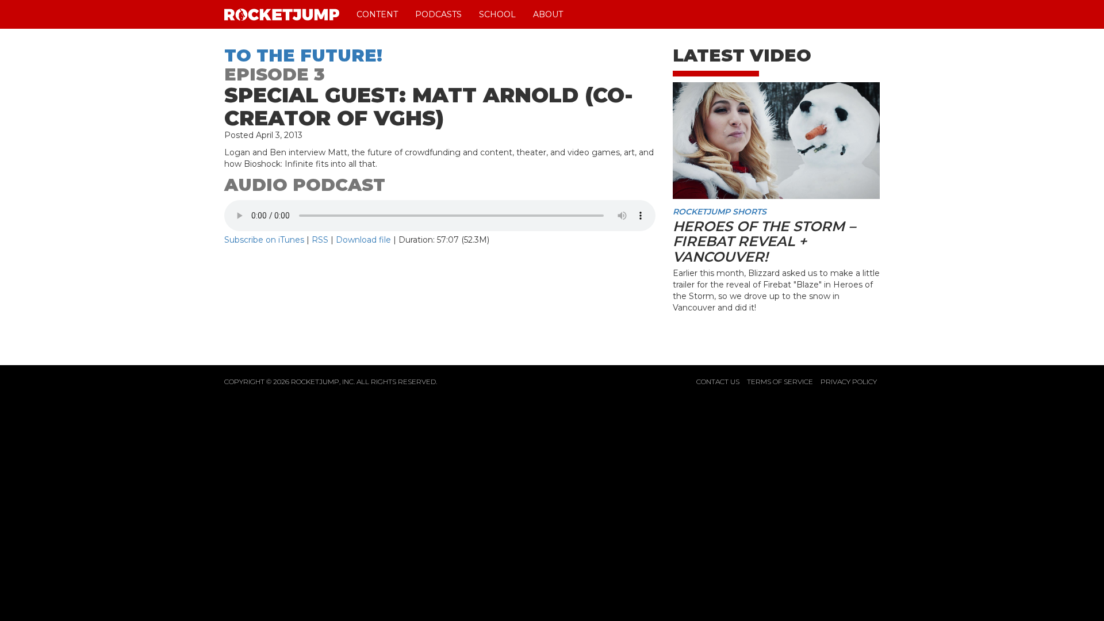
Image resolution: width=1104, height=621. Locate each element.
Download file (363, 240)
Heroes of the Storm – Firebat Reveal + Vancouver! (764, 241)
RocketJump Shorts (719, 211)
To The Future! (303, 55)
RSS (320, 240)
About (548, 14)
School (497, 14)
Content (377, 14)
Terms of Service (780, 381)
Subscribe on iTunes (264, 240)
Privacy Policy (849, 381)
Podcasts (438, 14)
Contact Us (717, 381)
